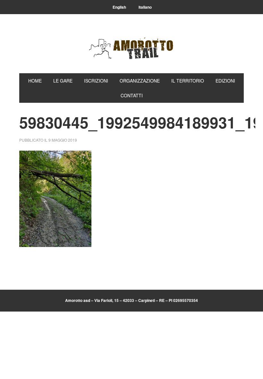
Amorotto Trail (131, 49)
